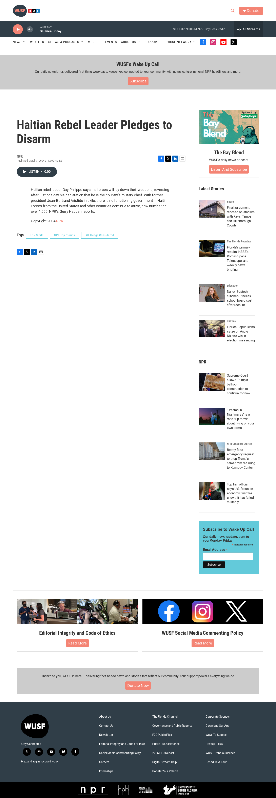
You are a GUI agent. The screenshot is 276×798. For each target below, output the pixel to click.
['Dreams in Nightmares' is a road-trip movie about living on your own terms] (212, 416)
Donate (253, 10)
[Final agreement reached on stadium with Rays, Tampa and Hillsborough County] (212, 209)
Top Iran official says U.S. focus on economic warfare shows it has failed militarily (240, 493)
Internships (106, 771)
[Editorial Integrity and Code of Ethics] (77, 611)
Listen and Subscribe (229, 169)
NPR (59, 221)
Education (232, 285)
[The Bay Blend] (229, 127)
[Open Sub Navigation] (24, 42)
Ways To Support (216, 734)
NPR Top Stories (64, 235)
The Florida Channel (165, 716)
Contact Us (106, 725)
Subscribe (138, 81)
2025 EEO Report (163, 753)
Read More (77, 643)
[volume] (29, 29)
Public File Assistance (166, 743)
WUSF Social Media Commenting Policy (202, 633)
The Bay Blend (229, 152)
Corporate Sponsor (218, 716)
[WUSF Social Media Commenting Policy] (202, 611)
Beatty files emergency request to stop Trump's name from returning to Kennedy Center (241, 459)
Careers (104, 762)
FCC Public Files (162, 734)
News (17, 42)
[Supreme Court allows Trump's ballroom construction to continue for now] (212, 382)
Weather (37, 42)
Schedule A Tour (216, 762)
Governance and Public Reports (172, 725)
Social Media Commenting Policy (120, 753)
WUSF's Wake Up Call (137, 64)
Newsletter (106, 734)
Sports (230, 201)
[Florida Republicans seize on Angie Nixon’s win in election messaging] (212, 328)
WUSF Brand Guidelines (220, 753)
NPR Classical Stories (239, 443)
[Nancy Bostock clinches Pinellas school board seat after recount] (212, 293)
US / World (37, 235)
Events (111, 42)
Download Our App (218, 725)
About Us (105, 716)
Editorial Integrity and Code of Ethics (77, 633)
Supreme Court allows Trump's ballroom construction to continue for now (238, 384)
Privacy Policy (214, 743)
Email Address (215, 549)
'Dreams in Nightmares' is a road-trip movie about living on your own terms (240, 419)
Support (152, 42)
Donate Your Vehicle (165, 771)
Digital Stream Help (164, 762)
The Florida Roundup (239, 241)
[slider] (36, 29)
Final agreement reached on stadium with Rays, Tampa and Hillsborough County (241, 216)
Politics (231, 321)
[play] (18, 29)
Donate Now (138, 685)
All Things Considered (99, 235)
